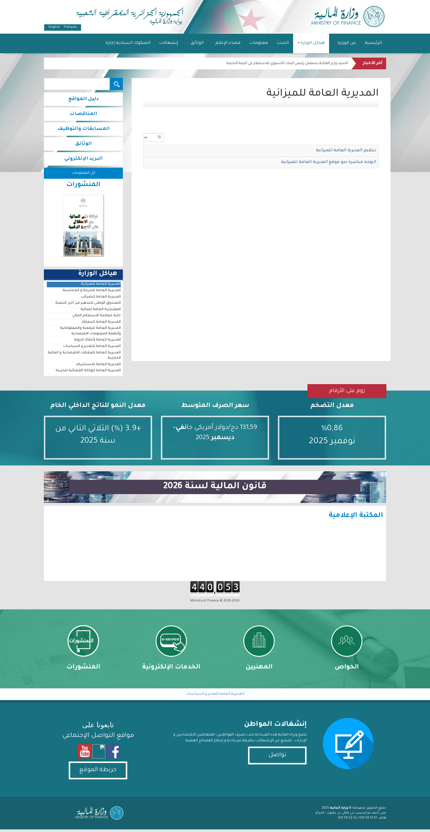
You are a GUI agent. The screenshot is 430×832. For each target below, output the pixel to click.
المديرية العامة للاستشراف (98, 365)
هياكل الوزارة (312, 43)
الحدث (283, 43)
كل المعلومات (83, 173)
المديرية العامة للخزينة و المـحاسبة (92, 291)
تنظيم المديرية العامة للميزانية (346, 150)
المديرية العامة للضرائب (101, 297)
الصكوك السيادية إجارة (128, 43)
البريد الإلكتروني (83, 158)
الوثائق (197, 43)
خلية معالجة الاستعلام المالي (96, 316)
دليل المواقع (83, 99)
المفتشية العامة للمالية (100, 310)
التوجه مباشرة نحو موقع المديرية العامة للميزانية (328, 162)
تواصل (277, 755)
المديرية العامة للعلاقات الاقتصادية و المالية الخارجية (84, 355)
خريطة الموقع (98, 770)
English (54, 27)
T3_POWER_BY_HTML (98, 813)
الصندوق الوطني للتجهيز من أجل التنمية (88, 303)
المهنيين (259, 667)
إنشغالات (168, 43)
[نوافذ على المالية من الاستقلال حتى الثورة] (83, 226)
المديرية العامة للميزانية (101, 284)
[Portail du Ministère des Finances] (348, 15)
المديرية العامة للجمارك (101, 322)
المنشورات (83, 667)
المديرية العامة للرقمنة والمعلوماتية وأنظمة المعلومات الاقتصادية (90, 331)
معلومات (258, 43)
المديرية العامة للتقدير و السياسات (92, 346)
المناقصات (83, 114)
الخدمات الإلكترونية (171, 667)
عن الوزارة (346, 43)
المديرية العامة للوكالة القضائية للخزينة (88, 371)
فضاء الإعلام (227, 43)
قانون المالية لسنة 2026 (215, 487)
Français (70, 27)
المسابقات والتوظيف (83, 129)
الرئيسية (373, 43)
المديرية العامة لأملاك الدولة (97, 340)
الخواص (347, 667)
